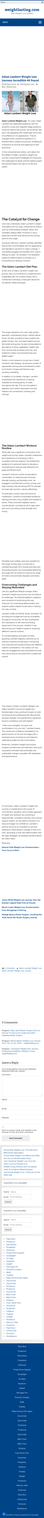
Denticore (10, 1250)
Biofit (8, 1272)
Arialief (9, 1264)
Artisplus (10, 1300)
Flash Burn (10, 1239)
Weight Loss (11, 87)
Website (5, 1118)
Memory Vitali (12, 1322)
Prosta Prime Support (15, 1253)
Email (5, 1109)
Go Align (10, 1258)
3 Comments (10, 968)
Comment (6, 1075)
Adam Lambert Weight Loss (30, 968)
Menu (3, 2)
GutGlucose (11, 1331)
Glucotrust (10, 1306)
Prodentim (10, 1308)
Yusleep (9, 1275)
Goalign (9, 1317)
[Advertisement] (22, 51)
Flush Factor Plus (13, 1303)
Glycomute (11, 1281)
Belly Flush (11, 1294)
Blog (4, 87)
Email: (6, 1197)
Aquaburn (10, 1261)
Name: (6, 1192)
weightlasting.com (22, 9)
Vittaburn (10, 1311)
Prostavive (10, 1242)
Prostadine (10, 1247)
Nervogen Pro (12, 1267)
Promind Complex (14, 1269)
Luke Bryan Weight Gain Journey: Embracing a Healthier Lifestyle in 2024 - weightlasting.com (20, 1051)
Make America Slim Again (17, 1278)
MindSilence (11, 1336)
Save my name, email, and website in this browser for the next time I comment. (19, 1131)
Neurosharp (11, 1244)
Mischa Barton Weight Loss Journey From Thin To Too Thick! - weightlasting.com (21, 1042)
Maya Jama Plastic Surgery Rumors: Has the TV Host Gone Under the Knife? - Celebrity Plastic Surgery (21, 1033)
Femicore (10, 1333)
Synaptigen (11, 1256)
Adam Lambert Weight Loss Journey (16, 971)
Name (5, 1099)
